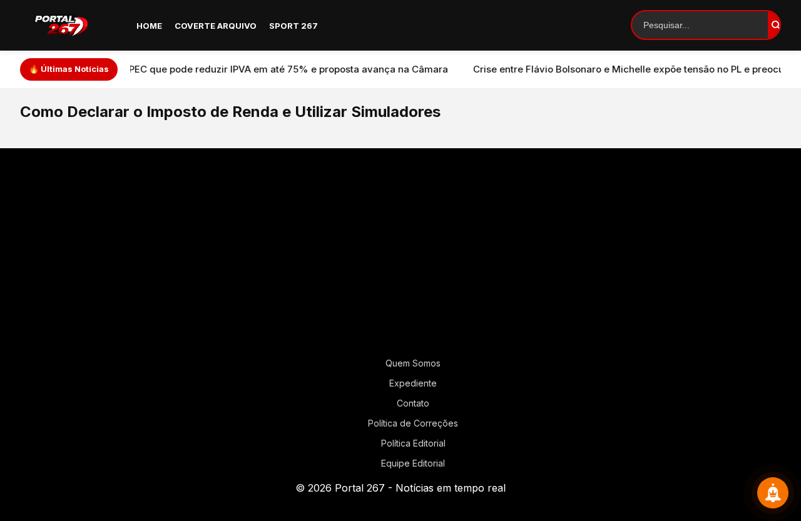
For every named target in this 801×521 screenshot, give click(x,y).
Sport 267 (293, 26)
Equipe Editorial (413, 463)
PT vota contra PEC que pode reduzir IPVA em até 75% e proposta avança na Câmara (234, 69)
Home (149, 26)
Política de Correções (413, 423)
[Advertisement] (400, 257)
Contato (413, 403)
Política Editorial (413, 443)
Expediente (413, 383)
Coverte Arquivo (216, 26)
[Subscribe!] (772, 492)
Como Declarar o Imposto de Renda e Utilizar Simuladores (230, 112)
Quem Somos (413, 363)
